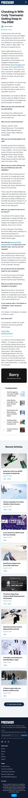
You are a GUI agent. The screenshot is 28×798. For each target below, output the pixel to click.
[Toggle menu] (26, 2)
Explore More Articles (15, 704)
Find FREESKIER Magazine (9, 777)
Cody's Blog (5, 331)
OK (14, 795)
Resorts (3, 756)
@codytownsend (7, 333)
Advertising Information (8, 771)
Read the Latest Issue (7, 774)
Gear (2, 754)
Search (3, 759)
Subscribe (24, 735)
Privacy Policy (5, 766)
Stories (3, 751)
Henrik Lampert (8, 26)
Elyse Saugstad (16, 65)
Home (3, 749)
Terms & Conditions (7, 769)
